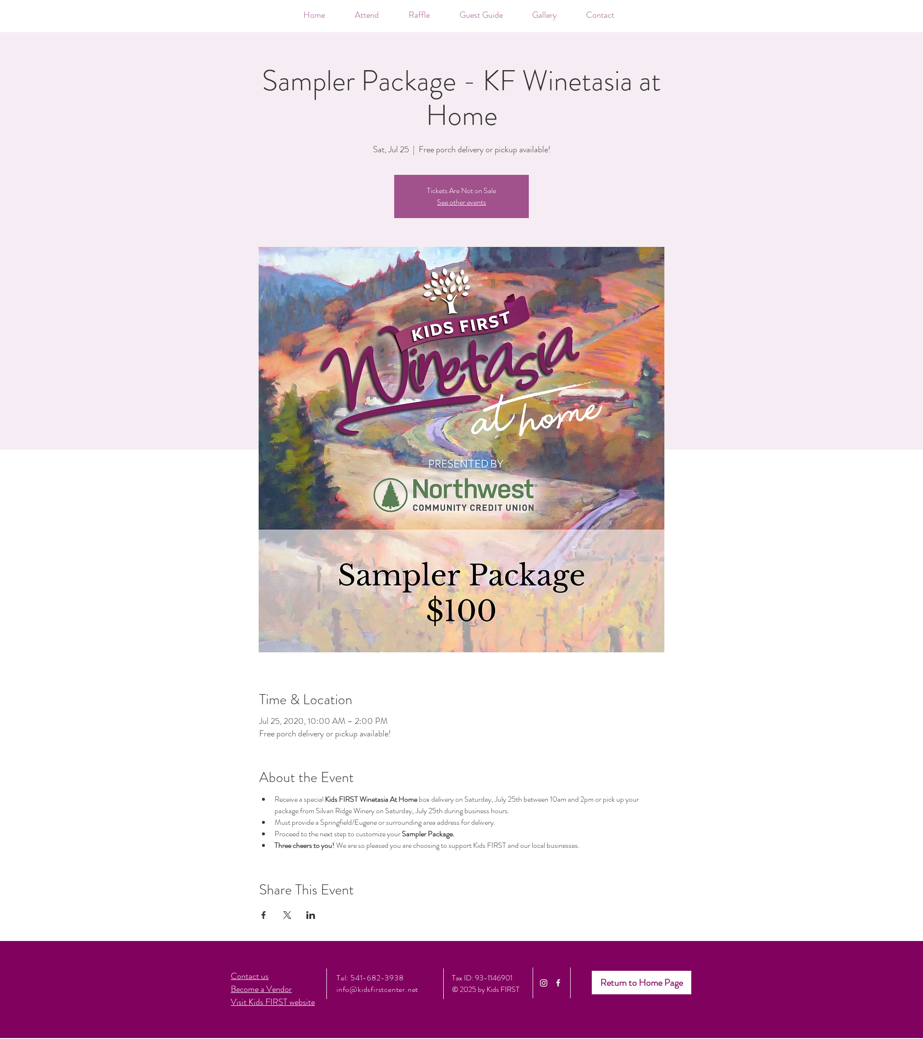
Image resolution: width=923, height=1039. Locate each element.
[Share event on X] (287, 915)
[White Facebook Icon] (558, 983)
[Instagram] (544, 983)
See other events (461, 202)
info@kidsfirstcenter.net (377, 989)
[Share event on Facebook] (263, 915)
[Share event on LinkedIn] (310, 915)
